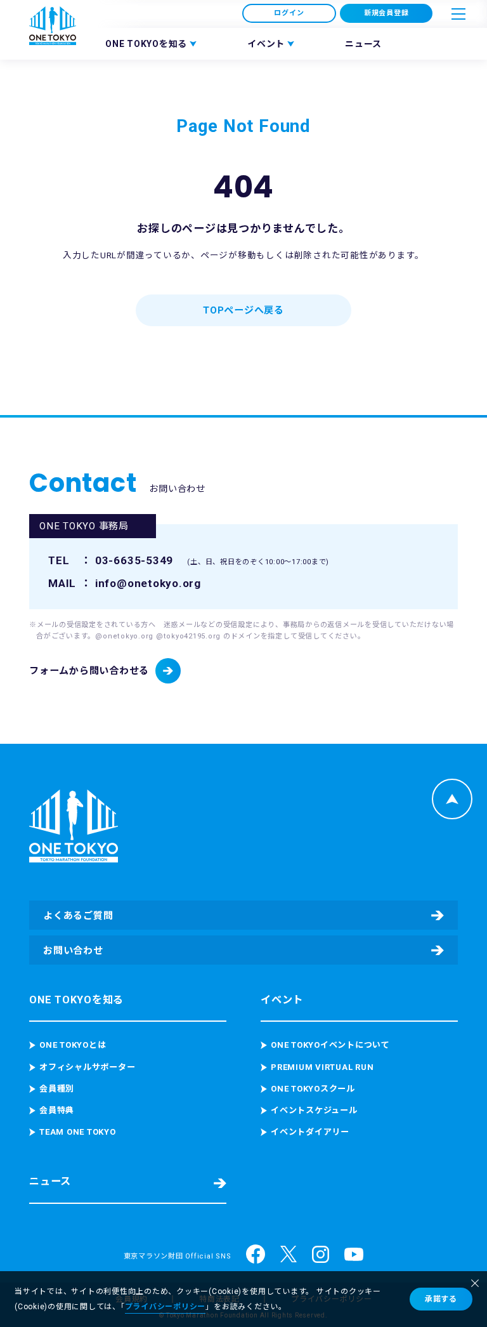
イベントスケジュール (314, 1110)
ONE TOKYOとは (72, 1045)
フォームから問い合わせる (89, 671)
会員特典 (56, 1110)
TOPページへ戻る (243, 310)
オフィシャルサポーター (87, 1067)
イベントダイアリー (310, 1132)
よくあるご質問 (78, 915)
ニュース (363, 44)
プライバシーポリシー (165, 1306)
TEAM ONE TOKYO (77, 1132)
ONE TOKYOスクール (313, 1088)
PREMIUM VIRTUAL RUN (322, 1067)
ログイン (289, 13)
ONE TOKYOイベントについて (330, 1045)
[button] (458, 14)
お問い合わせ (73, 950)
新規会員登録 (386, 13)
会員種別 (56, 1088)
